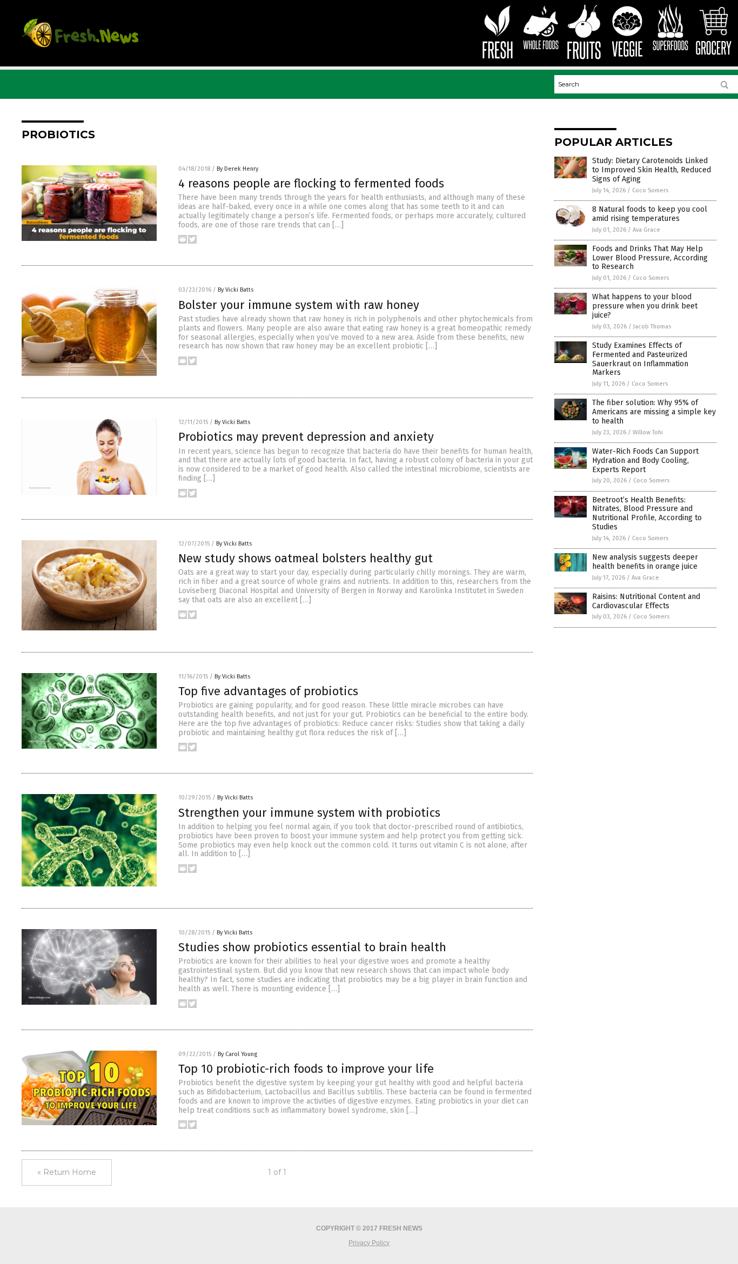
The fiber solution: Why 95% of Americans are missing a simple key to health (654, 412)
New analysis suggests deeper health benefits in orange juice (645, 562)
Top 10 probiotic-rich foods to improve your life (306, 1068)
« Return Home (66, 1172)
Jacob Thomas (652, 326)
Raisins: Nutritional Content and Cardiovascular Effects (646, 601)
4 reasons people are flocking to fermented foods (311, 183)
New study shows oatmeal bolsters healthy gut (305, 558)
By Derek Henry (237, 168)
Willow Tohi (648, 432)
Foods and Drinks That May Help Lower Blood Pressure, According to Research (650, 258)
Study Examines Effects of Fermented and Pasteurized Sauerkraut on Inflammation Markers (640, 359)
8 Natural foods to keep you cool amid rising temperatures (649, 214)
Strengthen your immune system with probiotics (309, 812)
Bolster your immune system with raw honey (298, 305)
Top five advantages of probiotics (268, 691)
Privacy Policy (369, 1243)
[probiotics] (80, 47)
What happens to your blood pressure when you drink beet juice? (644, 306)
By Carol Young (237, 1054)
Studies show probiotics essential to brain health (312, 947)
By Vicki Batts (235, 289)
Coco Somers (650, 190)
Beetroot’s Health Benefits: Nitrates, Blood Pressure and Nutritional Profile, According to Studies (647, 513)
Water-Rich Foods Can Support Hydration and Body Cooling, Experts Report (645, 460)
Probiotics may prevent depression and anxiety (306, 436)
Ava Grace (646, 229)
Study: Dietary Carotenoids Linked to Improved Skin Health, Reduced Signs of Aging (651, 170)
